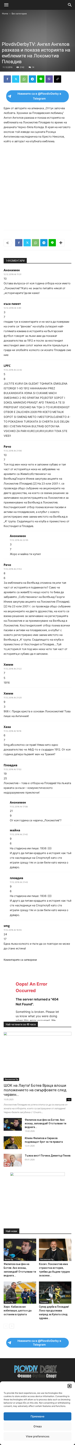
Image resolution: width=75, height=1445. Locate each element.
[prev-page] (6, 1326)
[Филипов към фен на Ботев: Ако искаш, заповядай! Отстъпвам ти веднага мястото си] (13, 1124)
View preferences (37, 1436)
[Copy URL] (57, 79)
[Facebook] (7, 79)
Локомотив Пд (11, 1079)
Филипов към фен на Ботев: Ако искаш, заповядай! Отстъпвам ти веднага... (45, 1123)
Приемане (37, 1416)
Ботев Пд (9, 1259)
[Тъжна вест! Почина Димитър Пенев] (13, 1160)
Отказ (37, 1426)
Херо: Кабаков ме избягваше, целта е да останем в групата (17, 1310)
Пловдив (44, 1302)
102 (69, 1099)
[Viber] (49, 79)
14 (33, 67)
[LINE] (40, 79)
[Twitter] (15, 79)
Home (5, 13)
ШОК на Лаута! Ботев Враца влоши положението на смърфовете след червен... (35, 1090)
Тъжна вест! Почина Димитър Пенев (47, 1155)
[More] (61, 242)
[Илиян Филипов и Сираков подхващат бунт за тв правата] (13, 1142)
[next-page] (11, 1326)
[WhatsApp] (24, 79)
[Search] (70, 5)
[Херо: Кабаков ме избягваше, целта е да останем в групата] (20, 1292)
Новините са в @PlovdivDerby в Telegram (39, 96)
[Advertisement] (37, 185)
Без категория (19, 13)
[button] (69, 1386)
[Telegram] (32, 79)
